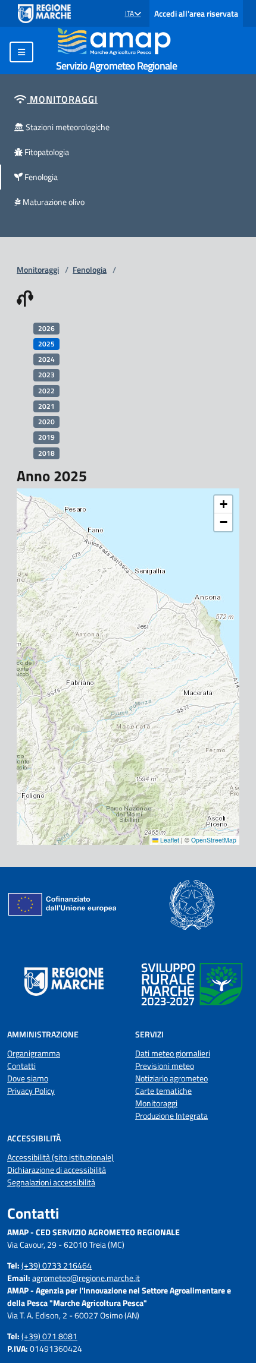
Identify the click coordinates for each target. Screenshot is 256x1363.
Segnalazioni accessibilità (51, 1182)
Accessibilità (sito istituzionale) (60, 1157)
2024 (46, 359)
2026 (46, 328)
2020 (46, 421)
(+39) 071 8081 (49, 1336)
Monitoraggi (38, 269)
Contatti (21, 1065)
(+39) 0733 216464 (56, 1265)
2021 (46, 406)
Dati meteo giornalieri (172, 1053)
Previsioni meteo (164, 1065)
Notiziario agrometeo (171, 1078)
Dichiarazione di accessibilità (56, 1169)
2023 (46, 374)
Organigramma (33, 1053)
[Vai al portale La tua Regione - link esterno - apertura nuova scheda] (44, 13)
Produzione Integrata (171, 1115)
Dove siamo (27, 1078)
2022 (46, 390)
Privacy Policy (31, 1090)
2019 (46, 437)
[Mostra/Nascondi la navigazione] (21, 52)
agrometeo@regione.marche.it (86, 1277)
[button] (133, 13)
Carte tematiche (163, 1090)
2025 (46, 343)
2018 (46, 453)
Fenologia (90, 269)
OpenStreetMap (213, 839)
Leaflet (168, 839)
